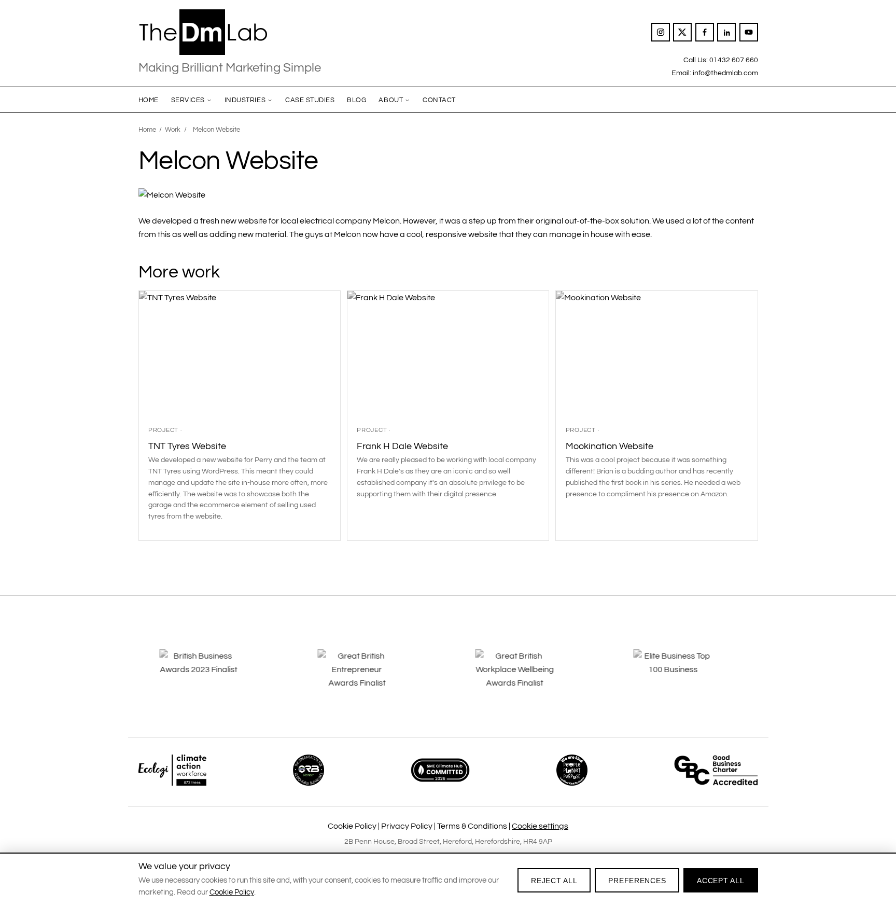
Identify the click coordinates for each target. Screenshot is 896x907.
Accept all (720, 880)
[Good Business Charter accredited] (716, 770)
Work (172, 129)
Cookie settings (540, 826)
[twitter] (682, 32)
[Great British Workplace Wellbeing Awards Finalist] (527, 676)
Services (188, 100)
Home (148, 100)
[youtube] (748, 32)
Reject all (554, 880)
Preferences (637, 880)
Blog (356, 100)
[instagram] (660, 32)
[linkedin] (726, 32)
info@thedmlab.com (725, 73)
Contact (439, 100)
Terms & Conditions (472, 826)
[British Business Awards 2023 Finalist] (211, 676)
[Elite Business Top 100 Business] (685, 676)
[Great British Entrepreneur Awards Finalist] (369, 676)
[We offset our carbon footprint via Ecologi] (172, 770)
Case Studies (309, 100)
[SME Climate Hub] (440, 770)
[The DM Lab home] (229, 32)
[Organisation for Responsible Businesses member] (308, 770)
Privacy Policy (406, 826)
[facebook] (704, 32)
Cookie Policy (352, 826)
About (391, 100)
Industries (245, 100)
